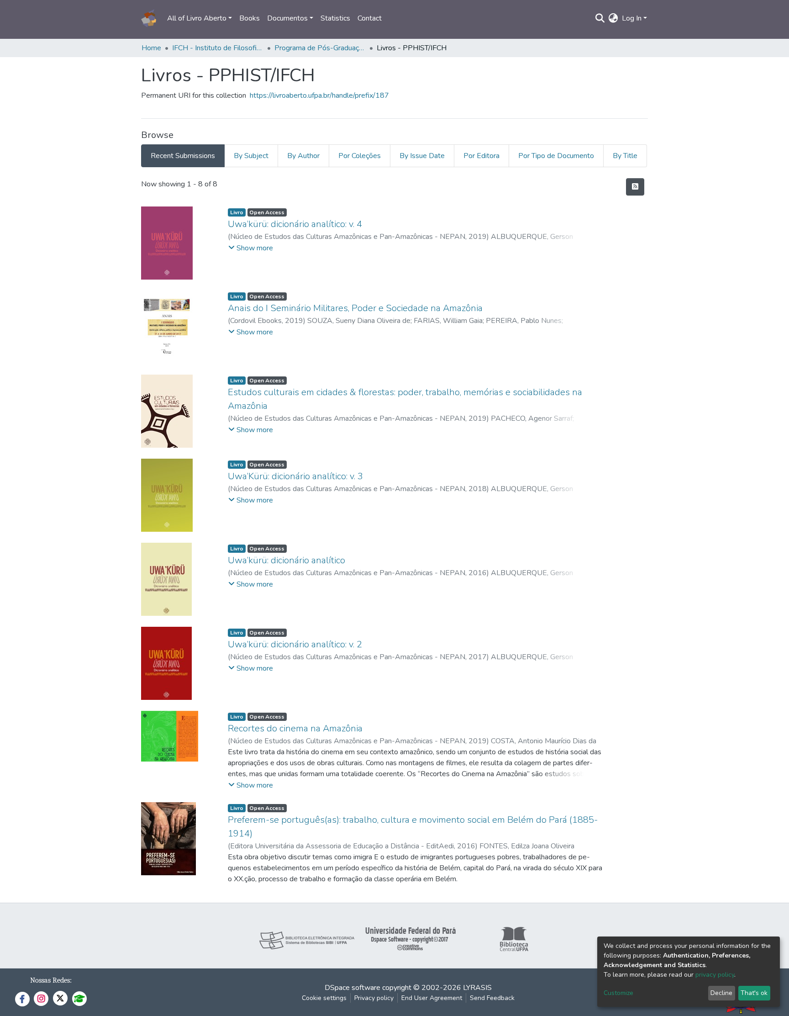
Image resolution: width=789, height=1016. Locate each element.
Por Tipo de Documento (556, 156)
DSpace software (352, 988)
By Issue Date (422, 156)
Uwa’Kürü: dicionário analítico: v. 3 (295, 476)
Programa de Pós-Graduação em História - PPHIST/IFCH (320, 48)
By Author (303, 156)
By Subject (251, 156)
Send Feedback (492, 998)
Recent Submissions (183, 156)
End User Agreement (431, 998)
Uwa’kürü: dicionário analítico (286, 560)
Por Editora (481, 156)
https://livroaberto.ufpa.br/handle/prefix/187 (319, 95)
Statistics (335, 18)
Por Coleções (359, 156)
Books (249, 18)
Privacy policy (374, 998)
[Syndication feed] (635, 187)
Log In (632, 18)
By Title (625, 156)
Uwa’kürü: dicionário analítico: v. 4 (295, 224)
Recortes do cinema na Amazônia (295, 728)
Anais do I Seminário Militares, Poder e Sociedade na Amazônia (355, 308)
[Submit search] (600, 18)
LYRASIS (477, 988)
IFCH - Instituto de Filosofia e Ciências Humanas (217, 48)
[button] (613, 18)
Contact (370, 18)
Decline (721, 993)
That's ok (754, 993)
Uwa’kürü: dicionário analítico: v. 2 (295, 644)
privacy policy (714, 974)
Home (151, 48)
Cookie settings (324, 998)
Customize (618, 993)
